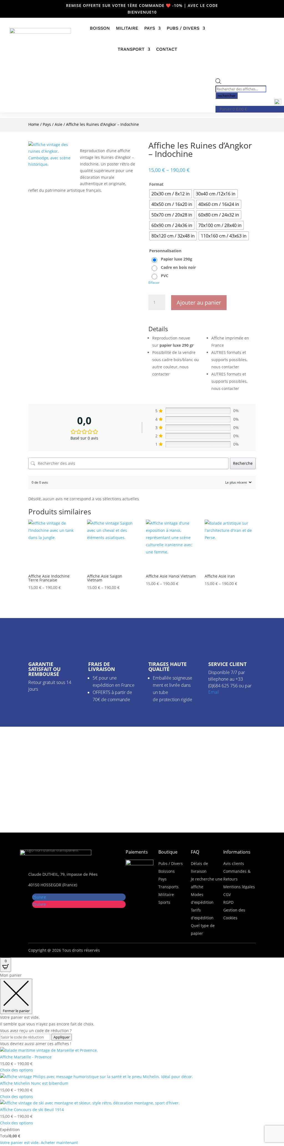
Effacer (153, 282)
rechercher (226, 95)
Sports (164, 902)
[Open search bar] (218, 82)
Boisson (100, 28)
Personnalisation (165, 250)
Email (213, 692)
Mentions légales (239, 886)
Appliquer (62, 1037)
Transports (168, 886)
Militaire (127, 28)
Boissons (166, 871)
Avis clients (233, 863)
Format (156, 184)
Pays (149, 28)
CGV (227, 894)
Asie (58, 124)
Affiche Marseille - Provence (26, 1057)
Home (33, 124)
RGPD (228, 902)
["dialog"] (142, 1059)
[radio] (170, 194)
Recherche (243, 463)
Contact (166, 49)
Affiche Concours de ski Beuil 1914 (32, 1109)
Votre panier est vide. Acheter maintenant (39, 1142)
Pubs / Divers (183, 28)
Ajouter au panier (199, 302)
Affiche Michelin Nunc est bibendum (34, 1083)
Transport (131, 49)
